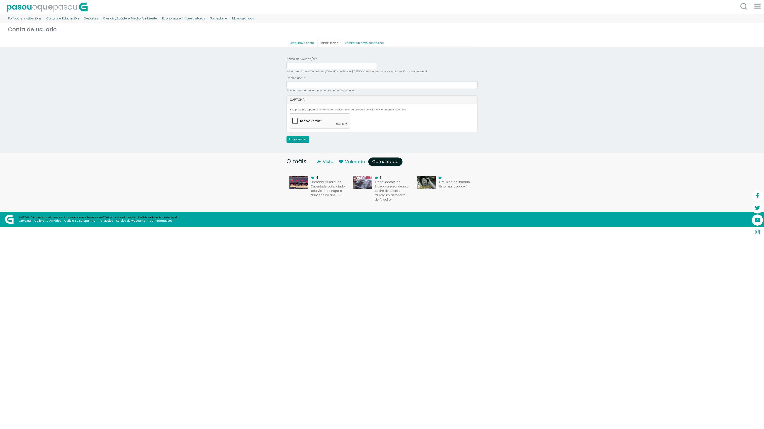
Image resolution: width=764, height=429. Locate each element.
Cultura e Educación (62, 18)
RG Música (106, 221)
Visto (328, 161)
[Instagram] (757, 232)
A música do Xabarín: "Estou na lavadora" (455, 184)
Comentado (386, 161)
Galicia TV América (47, 221)
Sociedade (218, 18)
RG (94, 221)
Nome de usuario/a (301, 59)
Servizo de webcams (130, 221)
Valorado (355, 161)
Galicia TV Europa (76, 221)
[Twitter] (757, 208)
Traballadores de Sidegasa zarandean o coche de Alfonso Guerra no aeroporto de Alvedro (391, 191)
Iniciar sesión (331, 44)
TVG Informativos (160, 221)
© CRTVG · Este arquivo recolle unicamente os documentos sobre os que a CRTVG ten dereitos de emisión (77, 217)
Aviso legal (170, 217)
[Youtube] (757, 220)
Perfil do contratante (149, 217)
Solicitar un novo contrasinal (364, 43)
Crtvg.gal (25, 221)
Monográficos (243, 18)
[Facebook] (757, 195)
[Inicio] (49, 7)
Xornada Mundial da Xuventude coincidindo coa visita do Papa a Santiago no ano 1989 (328, 189)
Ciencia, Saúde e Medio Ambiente (130, 18)
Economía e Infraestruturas (183, 18)
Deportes (91, 18)
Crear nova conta (302, 43)
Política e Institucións (24, 18)
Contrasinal (296, 78)
